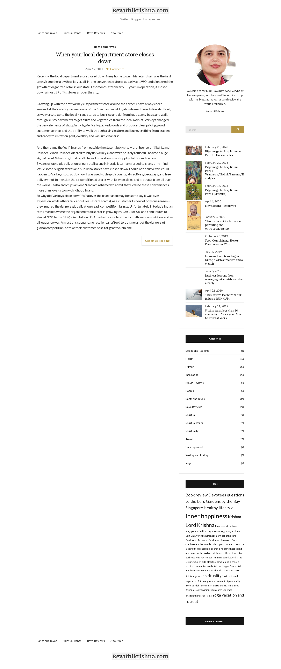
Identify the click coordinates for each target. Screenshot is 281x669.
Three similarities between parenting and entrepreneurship (222, 224)
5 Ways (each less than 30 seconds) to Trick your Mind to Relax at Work (223, 314)
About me (116, 33)
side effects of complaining (215, 561)
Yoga (189, 463)
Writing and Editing (197, 455)
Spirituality (192, 431)
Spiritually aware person (210, 581)
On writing (196, 535)
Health (189, 358)
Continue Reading (157, 240)
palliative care (229, 535)
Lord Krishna (200, 525)
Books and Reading (197, 350)
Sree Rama (206, 595)
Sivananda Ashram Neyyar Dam (218, 566)
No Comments (115, 69)
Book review (197, 495)
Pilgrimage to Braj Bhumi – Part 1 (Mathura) (222, 192)
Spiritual (190, 415)
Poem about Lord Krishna (205, 544)
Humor (190, 366)
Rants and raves (47, 33)
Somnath (205, 570)
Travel (189, 439)
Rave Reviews (96, 33)
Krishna (234, 516)
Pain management (211, 535)
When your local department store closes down (105, 58)
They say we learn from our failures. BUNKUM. (223, 296)
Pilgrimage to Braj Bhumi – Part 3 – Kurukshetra (222, 153)
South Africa (217, 570)
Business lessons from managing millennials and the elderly (224, 279)
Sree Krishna (226, 585)
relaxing (225, 548)
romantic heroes (203, 557)
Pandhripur (191, 540)
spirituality (212, 575)
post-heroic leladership (208, 548)
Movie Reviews (195, 382)
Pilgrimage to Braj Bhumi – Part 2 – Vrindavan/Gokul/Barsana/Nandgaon (224, 172)
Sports (216, 585)
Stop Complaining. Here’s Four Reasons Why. (222, 242)
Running (217, 557)
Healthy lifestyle (218, 507)
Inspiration (192, 374)
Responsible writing (226, 553)
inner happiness (206, 516)
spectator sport (231, 570)
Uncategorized (194, 447)
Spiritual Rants (72, 33)
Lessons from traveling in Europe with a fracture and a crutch (224, 259)
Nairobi (200, 531)
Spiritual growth (194, 576)
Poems (190, 390)
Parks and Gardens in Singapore (214, 540)
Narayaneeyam (213, 531)
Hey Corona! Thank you (220, 206)
